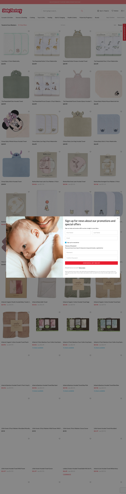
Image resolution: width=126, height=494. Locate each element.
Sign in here (82, 267)
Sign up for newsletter (73, 242)
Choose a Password (84, 247)
